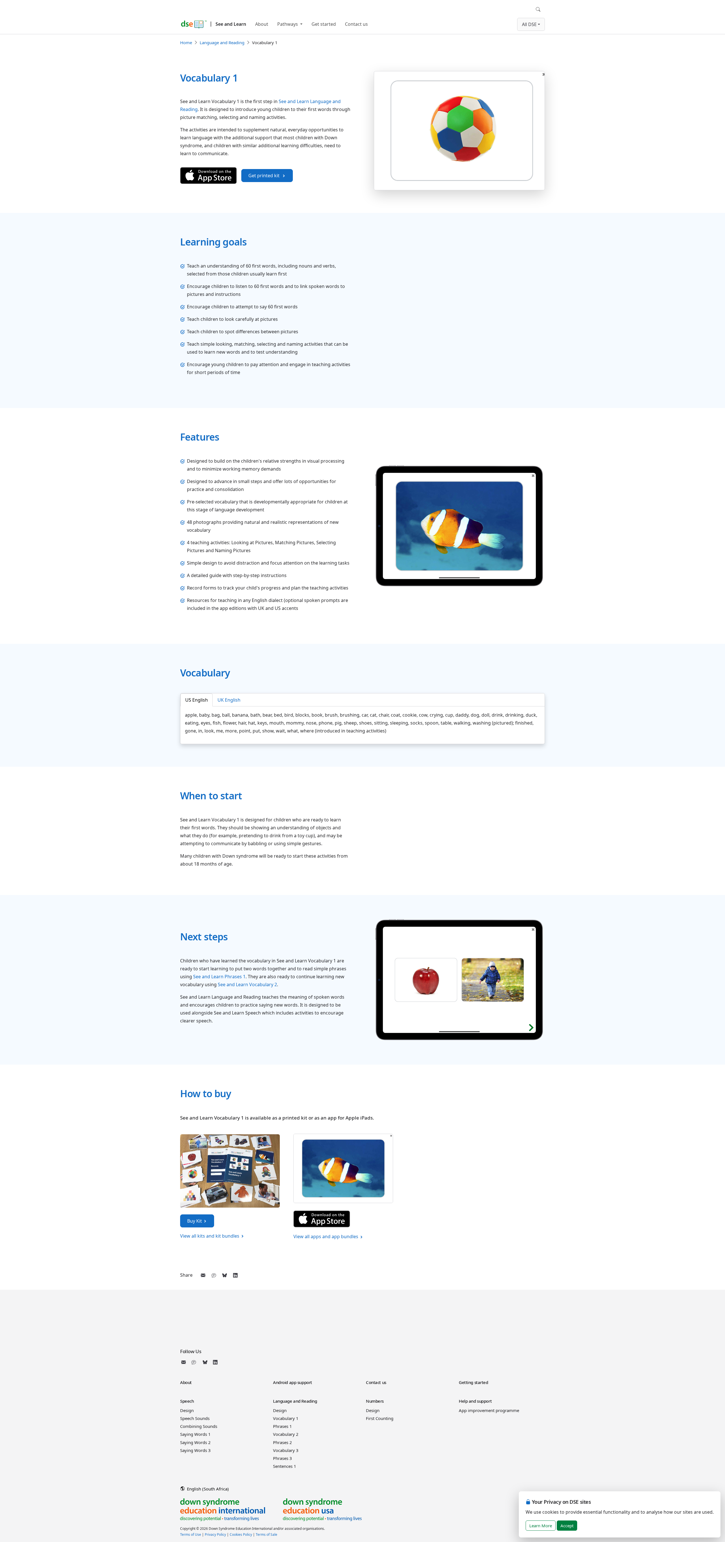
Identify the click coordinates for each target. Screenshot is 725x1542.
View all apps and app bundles (325, 1236)
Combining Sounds (198, 1426)
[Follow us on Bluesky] (205, 1362)
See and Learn (231, 24)
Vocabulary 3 (285, 1450)
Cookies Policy (241, 1534)
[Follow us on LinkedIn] (215, 1362)
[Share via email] (203, 1275)
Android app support (292, 1382)
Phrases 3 (282, 1458)
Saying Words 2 (195, 1442)
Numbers (375, 1401)
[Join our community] (194, 1362)
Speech (187, 1401)
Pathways (288, 24)
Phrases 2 (282, 1442)
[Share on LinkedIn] (235, 1275)
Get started (324, 24)
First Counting (379, 1418)
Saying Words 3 (195, 1450)
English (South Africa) (207, 1489)
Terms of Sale (266, 1534)
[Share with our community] (214, 1275)
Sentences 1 (284, 1466)
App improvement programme (489, 1410)
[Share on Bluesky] (224, 1275)
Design (187, 1410)
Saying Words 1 (195, 1434)
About (261, 24)
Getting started (473, 1382)
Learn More (540, 1525)
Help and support (475, 1401)
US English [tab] (196, 700)
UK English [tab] (229, 700)
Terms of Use (190, 1534)
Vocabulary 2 (285, 1434)
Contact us (356, 24)
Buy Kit (194, 1221)
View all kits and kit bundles (209, 1236)
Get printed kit (264, 175)
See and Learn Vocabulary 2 (247, 984)
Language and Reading (222, 42)
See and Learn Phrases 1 (219, 976)
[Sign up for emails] (184, 1362)
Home (186, 42)
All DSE (529, 24)
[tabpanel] (362, 722)
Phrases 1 (282, 1426)
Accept (566, 1525)
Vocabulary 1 (285, 1418)
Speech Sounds (195, 1418)
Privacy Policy (215, 1534)
